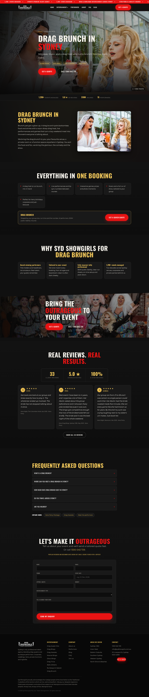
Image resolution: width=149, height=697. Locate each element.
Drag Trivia (51, 662)
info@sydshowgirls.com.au (121, 649)
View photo (139, 89)
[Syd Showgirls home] (25, 7)
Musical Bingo (52, 655)
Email (76, 564)
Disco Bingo (51, 658)
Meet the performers (85, 515)
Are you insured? (40, 506)
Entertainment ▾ (62, 7)
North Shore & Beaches (98, 662)
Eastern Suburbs (96, 652)
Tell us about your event (44, 600)
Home (52, 7)
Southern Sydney (96, 655)
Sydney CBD (94, 646)
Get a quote (123, 7)
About (84, 7)
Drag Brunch (51, 671)
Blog (95, 7)
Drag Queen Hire (53, 646)
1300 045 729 (78, 549)
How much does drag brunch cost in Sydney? (51, 490)
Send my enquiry (47, 616)
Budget (77, 582)
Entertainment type (42, 591)
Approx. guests (41, 582)
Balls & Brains (52, 665)
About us (72, 646)
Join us (71, 658)
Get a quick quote (117, 217)
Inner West (94, 649)
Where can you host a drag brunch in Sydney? (51, 481)
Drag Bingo (51, 649)
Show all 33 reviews (74, 435)
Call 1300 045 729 (68, 71)
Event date (78, 573)
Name (38, 564)
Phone (38, 573)
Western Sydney (96, 658)
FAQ (90, 7)
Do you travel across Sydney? (45, 498)
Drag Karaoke (69, 515)
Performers (75, 7)
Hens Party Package (52, 515)
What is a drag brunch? (43, 473)
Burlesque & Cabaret (54, 668)
